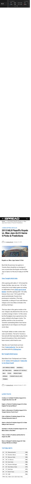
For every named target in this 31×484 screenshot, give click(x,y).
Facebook (16, 361)
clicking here (17, 349)
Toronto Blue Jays (16, 376)
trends (5, 379)
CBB (16, 476)
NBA (10, 476)
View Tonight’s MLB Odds (9, 278)
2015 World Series (8, 367)
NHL (22, 476)
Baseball (20, 367)
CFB (13, 476)
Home (3, 221)
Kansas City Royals (20, 370)
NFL (7, 476)
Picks (9, 373)
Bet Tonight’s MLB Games (10, 354)
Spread (5, 376)
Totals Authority (10, 347)
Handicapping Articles (9, 228)
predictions (18, 373)
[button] (3, 219)
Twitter (7, 361)
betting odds (7, 370)
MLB (4, 373)
